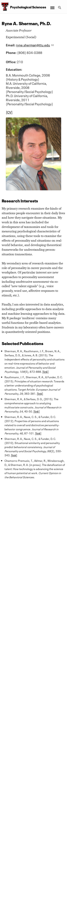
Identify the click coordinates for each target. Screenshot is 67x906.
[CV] (9, 111)
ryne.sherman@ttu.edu (33, 44)
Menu (52, 5)
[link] (45, 371)
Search (60, 5)
